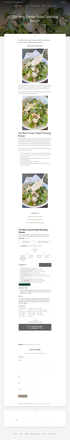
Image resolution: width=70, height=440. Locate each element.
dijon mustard (30, 163)
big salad (31, 85)
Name (19, 377)
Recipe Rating (20, 356)
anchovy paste (41, 154)
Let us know (34, 328)
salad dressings (26, 138)
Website (19, 389)
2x (45, 264)
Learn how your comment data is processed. (42, 403)
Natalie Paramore (13, 2)
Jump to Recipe (32, 45)
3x (49, 264)
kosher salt (26, 280)
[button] (19, 238)
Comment (20, 360)
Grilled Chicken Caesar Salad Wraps (35, 216)
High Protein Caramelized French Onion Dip (35, 222)
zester (45, 158)
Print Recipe (39, 45)
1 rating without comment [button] (34, 344)
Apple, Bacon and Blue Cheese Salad (35, 219)
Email (19, 383)
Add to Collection (44, 241)
